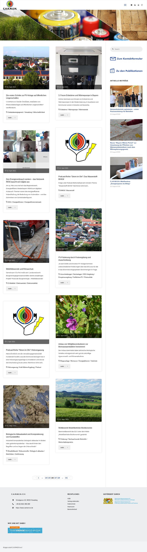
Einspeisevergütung (65, 277)
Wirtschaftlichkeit (39, 112)
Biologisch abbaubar (37, 451)
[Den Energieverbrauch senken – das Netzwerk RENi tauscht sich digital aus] (26, 151)
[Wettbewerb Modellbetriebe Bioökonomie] (79, 400)
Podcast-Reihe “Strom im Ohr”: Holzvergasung (25, 350)
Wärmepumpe (73, 109)
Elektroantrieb (21, 283)
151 (66, 478)
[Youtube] (138, 5)
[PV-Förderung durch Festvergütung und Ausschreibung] (79, 229)
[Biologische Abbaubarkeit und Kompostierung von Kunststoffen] (26, 406)
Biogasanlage (64, 361)
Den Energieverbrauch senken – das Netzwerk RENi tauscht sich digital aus (25, 180)
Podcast (38, 367)
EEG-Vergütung (88, 274)
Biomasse (74, 361)
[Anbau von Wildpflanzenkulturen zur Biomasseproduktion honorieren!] (79, 316)
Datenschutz (71, 504)
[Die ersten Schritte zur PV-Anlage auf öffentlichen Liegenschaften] (26, 68)
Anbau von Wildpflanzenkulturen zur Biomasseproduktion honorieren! (73, 345)
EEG (9, 202)
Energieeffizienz (18, 202)
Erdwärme (63, 109)
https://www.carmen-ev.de (24, 508)
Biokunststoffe (24, 451)
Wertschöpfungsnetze (65, 442)
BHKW (62, 190)
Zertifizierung (19, 454)
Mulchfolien (10, 454)
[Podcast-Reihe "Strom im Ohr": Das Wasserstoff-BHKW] (79, 149)
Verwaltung (28, 112)
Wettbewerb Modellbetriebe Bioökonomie (75, 428)
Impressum (71, 506)
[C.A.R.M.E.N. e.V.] (10, 5)
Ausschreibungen (66, 274)
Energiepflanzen (84, 361)
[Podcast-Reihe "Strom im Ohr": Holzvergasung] (26, 322)
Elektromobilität (32, 283)
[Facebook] (141, 5)
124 (46, 478)
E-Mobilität (11, 283)
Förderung (63, 439)
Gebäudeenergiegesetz (15, 112)
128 (58, 478)
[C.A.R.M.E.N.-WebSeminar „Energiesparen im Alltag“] (126, 168)
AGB (69, 498)
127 (55, 478)
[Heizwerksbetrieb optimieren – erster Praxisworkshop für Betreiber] (126, 96)
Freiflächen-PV (78, 277)
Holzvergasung (13, 367)
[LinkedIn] (135, 5)
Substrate (94, 361)
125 (49, 478)
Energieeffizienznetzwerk (33, 202)
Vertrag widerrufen (73, 501)
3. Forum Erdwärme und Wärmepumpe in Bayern (78, 95)
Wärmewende (83, 109)
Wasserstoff (70, 190)
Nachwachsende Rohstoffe (77, 439)
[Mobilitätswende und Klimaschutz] (26, 241)
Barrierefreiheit (72, 509)
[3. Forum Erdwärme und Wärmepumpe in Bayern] (79, 68)
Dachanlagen (77, 274)
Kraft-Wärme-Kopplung (26, 367)
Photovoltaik (88, 277)
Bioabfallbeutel (13, 451)
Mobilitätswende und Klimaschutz (19, 269)
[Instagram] (131, 5)
